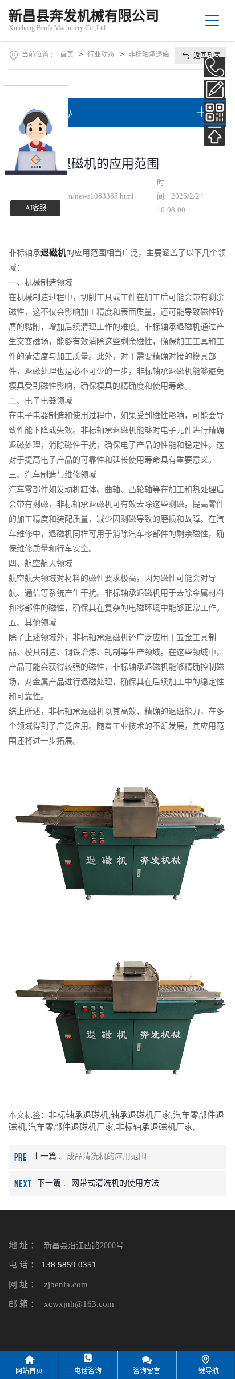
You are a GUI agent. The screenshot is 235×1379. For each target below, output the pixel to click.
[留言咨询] (214, 90)
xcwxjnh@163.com (79, 1303)
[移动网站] (214, 112)
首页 (67, 55)
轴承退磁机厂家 (141, 1115)
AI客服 (35, 208)
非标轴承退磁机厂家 (154, 1127)
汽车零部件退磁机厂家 (71, 1127)
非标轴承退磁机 (78, 1115)
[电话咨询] (214, 67)
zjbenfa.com (66, 1284)
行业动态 (101, 55)
